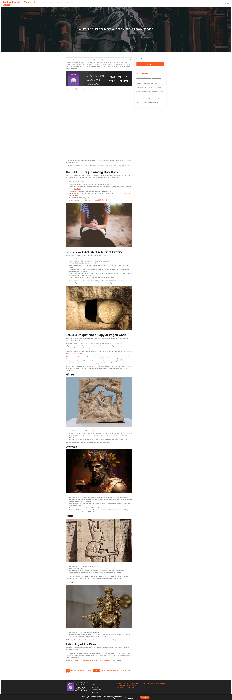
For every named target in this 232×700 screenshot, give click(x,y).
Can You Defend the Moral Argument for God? (149, 99)
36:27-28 (105, 200)
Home (44, 3)
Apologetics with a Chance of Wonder (19, 3)
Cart (73, 3)
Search (150, 64)
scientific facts (125, 175)
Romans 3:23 (121, 683)
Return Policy (95, 692)
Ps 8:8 (88, 198)
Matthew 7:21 (124, 685)
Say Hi (93, 684)
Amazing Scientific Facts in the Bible (146, 83)
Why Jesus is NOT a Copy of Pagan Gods (148, 87)
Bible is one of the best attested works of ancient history (93, 661)
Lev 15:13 (119, 193)
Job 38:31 (77, 189)
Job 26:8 (98, 200)
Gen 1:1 (109, 184)
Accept (145, 697)
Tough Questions (55, 3)
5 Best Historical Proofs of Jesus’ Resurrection (150, 91)
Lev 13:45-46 (76, 195)
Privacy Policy (96, 687)
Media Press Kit (96, 689)
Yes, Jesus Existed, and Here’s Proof (147, 102)
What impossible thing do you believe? (154, 683)
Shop (67, 3)
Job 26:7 (110, 191)
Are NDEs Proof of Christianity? (145, 95)
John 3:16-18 (130, 687)
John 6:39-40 (132, 685)
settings (130, 698)
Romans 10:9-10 (130, 683)
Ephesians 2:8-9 (122, 687)
